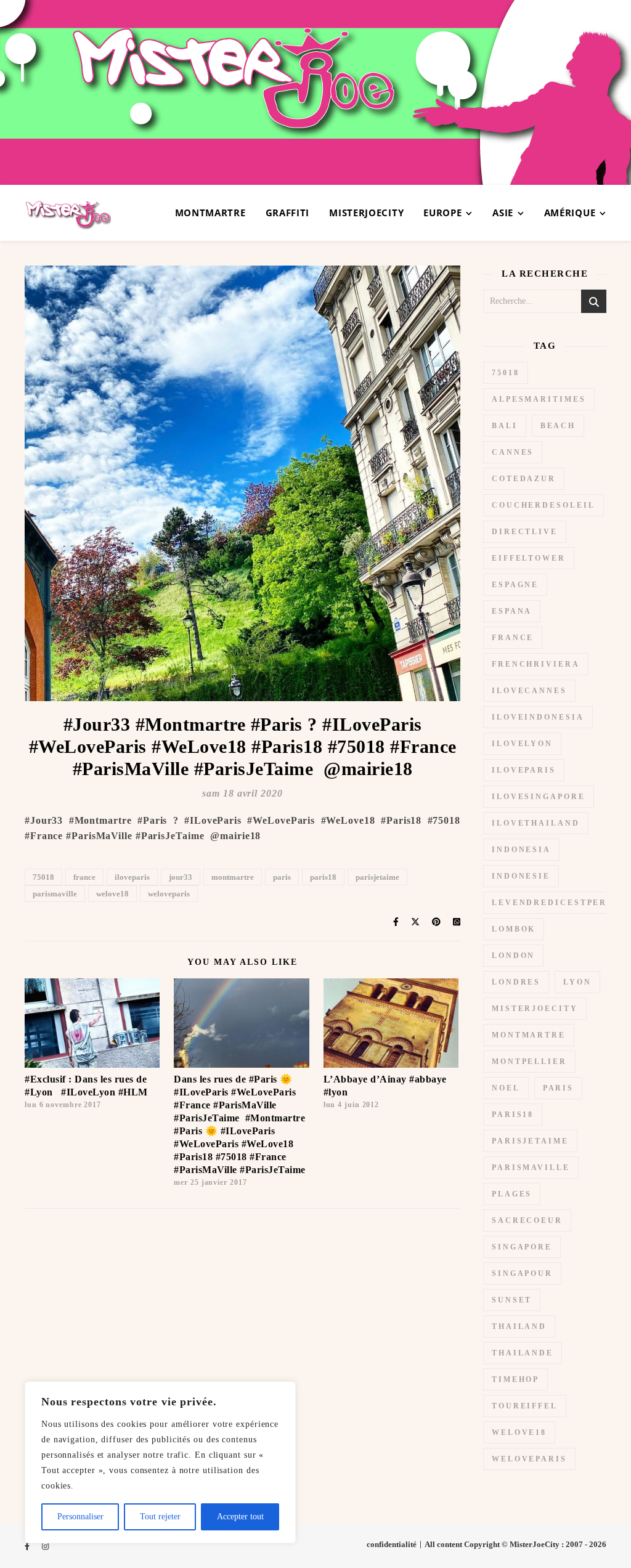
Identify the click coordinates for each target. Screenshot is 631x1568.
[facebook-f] (28, 1546)
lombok (513, 929)
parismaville (55, 893)
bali (505, 425)
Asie (502, 212)
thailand (519, 1326)
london (513, 955)
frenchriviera (536, 664)
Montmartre (210, 212)
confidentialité (392, 1544)
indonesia (521, 849)
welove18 (112, 893)
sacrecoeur (527, 1220)
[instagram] (45, 1546)
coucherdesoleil (543, 505)
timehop (515, 1379)
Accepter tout (240, 1516)
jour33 (180, 877)
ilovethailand (536, 823)
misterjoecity (535, 1008)
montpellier (529, 1061)
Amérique (570, 212)
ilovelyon (522, 743)
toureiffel (525, 1406)
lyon (577, 982)
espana (512, 611)
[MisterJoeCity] (315, 92)
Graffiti (288, 212)
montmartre (232, 877)
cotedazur (524, 478)
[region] (160, 1462)
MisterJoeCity (366, 212)
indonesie (521, 876)
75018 (43, 877)
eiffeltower (529, 558)
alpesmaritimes (539, 399)
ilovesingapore (538, 796)
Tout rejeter (160, 1516)
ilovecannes (529, 690)
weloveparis (169, 893)
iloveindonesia (538, 717)
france (84, 877)
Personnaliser (80, 1516)
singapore (522, 1247)
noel (506, 1088)
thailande (522, 1353)
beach (558, 425)
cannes (513, 452)
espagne (515, 584)
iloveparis (132, 877)
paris (282, 877)
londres (516, 982)
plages (512, 1194)
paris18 (323, 877)
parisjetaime (377, 877)
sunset (512, 1300)
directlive (525, 531)
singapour (522, 1273)
